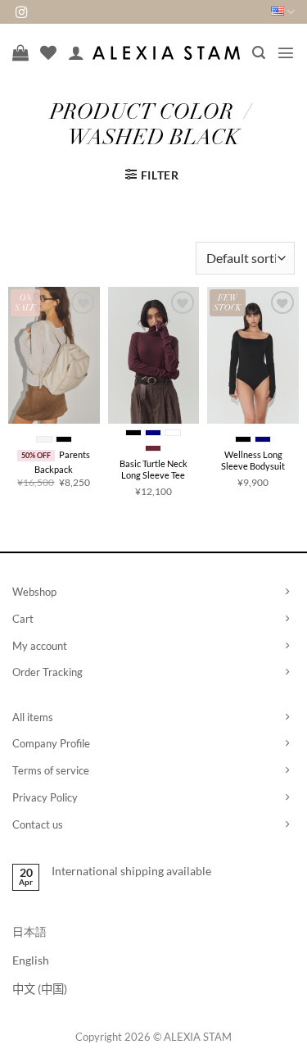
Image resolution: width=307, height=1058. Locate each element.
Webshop (34, 591)
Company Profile (51, 743)
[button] (258, 53)
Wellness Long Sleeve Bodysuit (253, 460)
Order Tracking (47, 672)
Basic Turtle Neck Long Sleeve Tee (153, 469)
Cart (23, 618)
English (30, 960)
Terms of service (50, 770)
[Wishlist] (48, 52)
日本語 (29, 931)
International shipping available (131, 871)
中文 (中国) (39, 989)
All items (32, 717)
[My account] (76, 52)
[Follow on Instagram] (21, 13)
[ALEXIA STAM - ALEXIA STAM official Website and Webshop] (166, 53)
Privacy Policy (45, 797)
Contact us (37, 824)
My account (39, 645)
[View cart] (20, 52)
